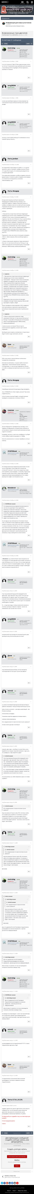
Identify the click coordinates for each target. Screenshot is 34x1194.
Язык (8, 1190)
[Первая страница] (2, 44)
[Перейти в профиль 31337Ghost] (4, 452)
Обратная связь (22, 1190)
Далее (28, 43)
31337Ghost (12, 451)
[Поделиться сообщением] (30, 61)
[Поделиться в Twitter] (2, 1183)
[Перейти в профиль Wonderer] (4, 489)
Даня (10, 655)
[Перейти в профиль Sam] (4, 346)
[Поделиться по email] (15, 1183)
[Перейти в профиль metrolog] (4, 49)
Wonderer (12, 488)
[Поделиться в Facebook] (4, 1183)
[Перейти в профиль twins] (4, 736)
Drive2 (21, 414)
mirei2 (10, 580)
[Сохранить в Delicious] (12, 1183)
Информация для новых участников (18, 23)
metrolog (11, 48)
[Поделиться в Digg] (9, 1183)
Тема (14, 1190)
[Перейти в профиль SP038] (3, 23)
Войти (17, 1166)
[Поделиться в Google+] (7, 1183)
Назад (5, 43)
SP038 (22, 1188)
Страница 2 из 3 (17, 43)
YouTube (21, 415)
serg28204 (12, 85)
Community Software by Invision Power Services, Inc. (17, 1192)
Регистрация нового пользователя (17, 1156)
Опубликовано (10, 61)
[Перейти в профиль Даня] (4, 657)
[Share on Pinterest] (17, 1183)
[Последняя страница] (32, 44)
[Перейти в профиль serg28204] (4, 87)
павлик (11, 410)
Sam (9, 344)
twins (10, 735)
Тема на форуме (23, 53)
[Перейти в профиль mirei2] (4, 581)
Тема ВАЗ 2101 (15, 1188)
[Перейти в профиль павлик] (4, 411)
